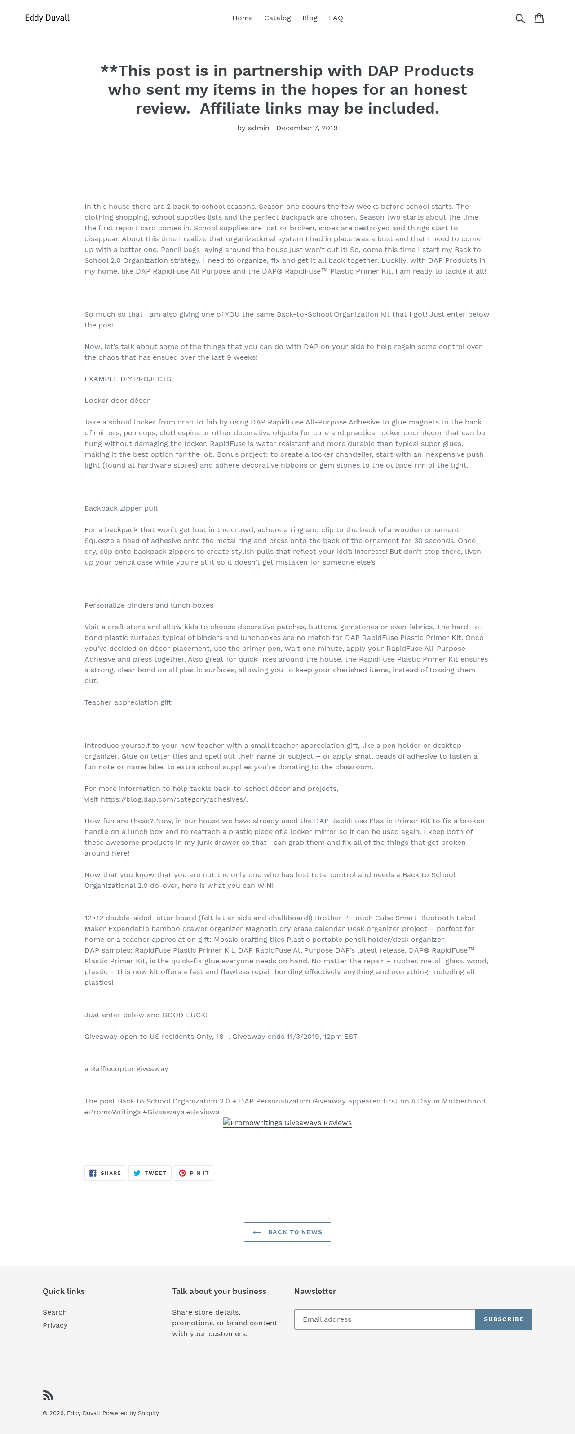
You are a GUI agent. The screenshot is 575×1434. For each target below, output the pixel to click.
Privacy (55, 1325)
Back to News (294, 1231)
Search (55, 1312)
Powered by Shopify (130, 1413)
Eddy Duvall (83, 1413)
